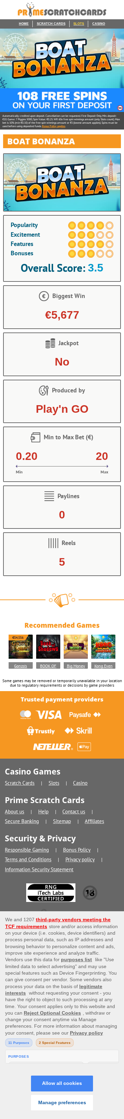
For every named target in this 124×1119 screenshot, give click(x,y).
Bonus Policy (77, 849)
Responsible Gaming (27, 849)
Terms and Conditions (28, 859)
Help (43, 811)
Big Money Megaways (76, 666)
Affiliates (94, 821)
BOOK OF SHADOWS (48, 666)
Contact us (73, 811)
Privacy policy (80, 859)
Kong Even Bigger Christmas (103, 666)
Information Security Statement (39, 869)
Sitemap (62, 821)
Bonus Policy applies (53, 126)
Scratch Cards (51, 23)
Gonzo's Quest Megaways (20, 666)
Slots (78, 23)
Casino (98, 23)
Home (24, 23)
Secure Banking (22, 821)
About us (14, 811)
